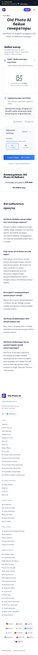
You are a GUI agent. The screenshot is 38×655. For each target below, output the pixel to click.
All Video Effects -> (8, 615)
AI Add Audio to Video (9, 461)
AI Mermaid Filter (8, 585)
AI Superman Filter (8, 558)
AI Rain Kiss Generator (10, 605)
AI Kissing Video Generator (11, 468)
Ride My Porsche (7, 574)
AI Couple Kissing (8, 598)
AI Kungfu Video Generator (11, 455)
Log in (27, 10)
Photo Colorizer (7, 538)
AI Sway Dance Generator (11, 601)
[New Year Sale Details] (18, 3)
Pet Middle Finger (8, 554)
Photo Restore (7, 534)
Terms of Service (19, 651)
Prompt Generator (8, 541)
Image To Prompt (8, 545)
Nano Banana (6, 431)
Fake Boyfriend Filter (9, 578)
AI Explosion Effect (8, 588)
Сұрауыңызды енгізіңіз (18, 98)
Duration (9, 138)
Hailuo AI (5, 495)
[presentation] (19, 80)
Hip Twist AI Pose (8, 564)
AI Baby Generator (8, 518)
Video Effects (6, 448)
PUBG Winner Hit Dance (10, 561)
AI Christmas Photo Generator (12, 465)
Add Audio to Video (8, 508)
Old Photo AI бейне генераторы (13, 475)
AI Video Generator (8, 511)
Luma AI (4, 491)
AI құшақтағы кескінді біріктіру (13, 531)
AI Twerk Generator (8, 608)
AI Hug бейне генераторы (11, 472)
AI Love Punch (7, 591)
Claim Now (24, 4)
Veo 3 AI (4, 441)
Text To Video (6, 521)
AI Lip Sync (5, 451)
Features (5, 424)
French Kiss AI (7, 428)
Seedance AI (6, 434)
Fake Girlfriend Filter (9, 581)
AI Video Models (7, 485)
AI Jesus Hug (6, 595)
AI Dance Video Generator (11, 458)
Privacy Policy (6, 651)
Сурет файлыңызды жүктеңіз (19, 60)
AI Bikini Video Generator (10, 612)
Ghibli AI (5, 445)
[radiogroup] (19, 146)
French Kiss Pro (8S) (9, 568)
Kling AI (4, 488)
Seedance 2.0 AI (7, 438)
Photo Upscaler (7, 515)
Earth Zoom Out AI (8, 571)
